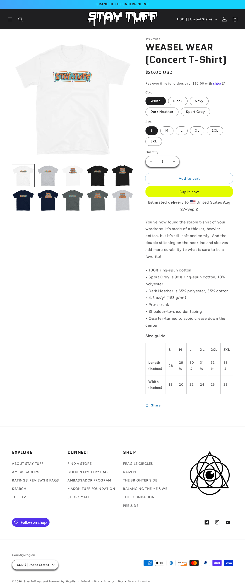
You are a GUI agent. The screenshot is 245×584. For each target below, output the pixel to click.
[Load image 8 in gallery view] (72, 200)
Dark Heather (161, 112)
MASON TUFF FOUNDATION (91, 489)
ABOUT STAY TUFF (28, 464)
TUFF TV (19, 497)
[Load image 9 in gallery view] (97, 200)
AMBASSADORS (25, 472)
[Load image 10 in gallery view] (122, 200)
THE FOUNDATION (139, 497)
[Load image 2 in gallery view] (48, 175)
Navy (199, 101)
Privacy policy (113, 581)
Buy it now (189, 192)
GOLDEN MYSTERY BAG (87, 472)
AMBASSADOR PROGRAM (89, 480)
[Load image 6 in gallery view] (23, 200)
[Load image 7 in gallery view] (48, 200)
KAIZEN (129, 472)
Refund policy (90, 581)
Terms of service (139, 581)
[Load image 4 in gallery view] (97, 175)
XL (197, 131)
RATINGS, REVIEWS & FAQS (35, 480)
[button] (10, 19)
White (155, 101)
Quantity (151, 152)
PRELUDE (130, 506)
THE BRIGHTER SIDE (140, 480)
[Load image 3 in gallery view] (72, 175)
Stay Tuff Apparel (36, 581)
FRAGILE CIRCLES (138, 464)
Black (178, 101)
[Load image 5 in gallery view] (122, 175)
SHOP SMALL (78, 497)
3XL (153, 141)
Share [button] (156, 405)
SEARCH (19, 489)
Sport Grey (195, 112)
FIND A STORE (79, 464)
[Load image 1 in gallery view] (23, 175)
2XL (215, 131)
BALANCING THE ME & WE (145, 489)
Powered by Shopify (62, 581)
